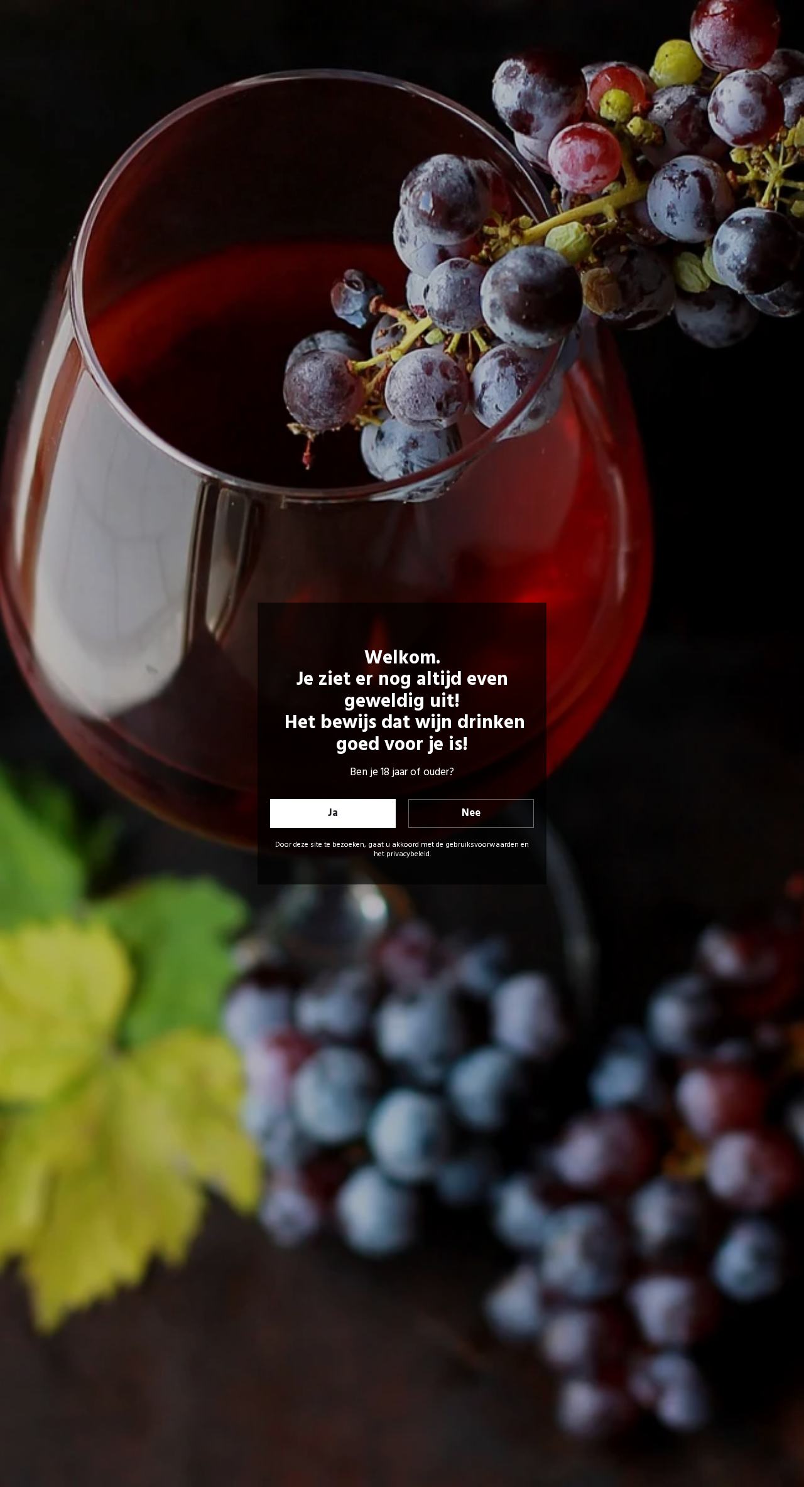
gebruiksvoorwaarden (482, 845)
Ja (333, 813)
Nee (471, 813)
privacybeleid (408, 854)
